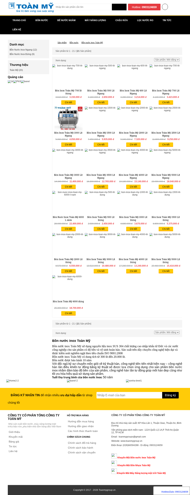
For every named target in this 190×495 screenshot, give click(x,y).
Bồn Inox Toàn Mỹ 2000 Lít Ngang (133, 134)
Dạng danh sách (72, 60)
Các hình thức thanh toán (83, 431)
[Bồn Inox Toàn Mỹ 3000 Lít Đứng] (101, 237)
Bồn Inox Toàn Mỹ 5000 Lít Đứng (165, 261)
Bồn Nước (41, 20)
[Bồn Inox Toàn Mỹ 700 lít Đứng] (68, 68)
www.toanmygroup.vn (131, 441)
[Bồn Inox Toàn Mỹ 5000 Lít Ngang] (166, 152)
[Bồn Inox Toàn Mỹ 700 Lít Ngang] (166, 68)
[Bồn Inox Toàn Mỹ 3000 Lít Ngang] (68, 152)
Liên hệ (13, 451)
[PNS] (17, 81)
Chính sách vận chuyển (82, 452)
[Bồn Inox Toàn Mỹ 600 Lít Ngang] (133, 68)
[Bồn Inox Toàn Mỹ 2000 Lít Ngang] (133, 110)
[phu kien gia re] (31, 12)
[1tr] (10, 81)
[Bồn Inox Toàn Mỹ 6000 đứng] (68, 279)
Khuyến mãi (16, 436)
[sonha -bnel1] (134, 380)
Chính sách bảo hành (80, 447)
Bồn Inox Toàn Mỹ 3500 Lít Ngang (100, 176)
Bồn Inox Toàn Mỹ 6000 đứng (68, 301)
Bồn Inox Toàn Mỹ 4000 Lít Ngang (133, 176)
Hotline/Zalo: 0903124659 (174, 492)
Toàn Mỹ (14, 70)
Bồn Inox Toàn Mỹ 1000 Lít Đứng (133, 218)
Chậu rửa (121, 20)
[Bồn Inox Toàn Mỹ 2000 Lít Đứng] (68, 237)
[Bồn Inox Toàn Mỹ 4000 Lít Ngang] (133, 152)
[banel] (25, 81)
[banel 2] (72, 380)
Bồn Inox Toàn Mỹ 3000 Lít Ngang (68, 176)
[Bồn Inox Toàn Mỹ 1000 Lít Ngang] (69, 130)
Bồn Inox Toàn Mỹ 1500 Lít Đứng (166, 218)
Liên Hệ (16, 29)
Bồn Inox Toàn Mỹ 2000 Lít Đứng (68, 261)
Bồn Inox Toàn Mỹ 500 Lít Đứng (100, 218)
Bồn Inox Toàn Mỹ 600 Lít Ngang (133, 92)
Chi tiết (68, 102)
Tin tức (13, 446)
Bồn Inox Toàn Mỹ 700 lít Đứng (68, 92)
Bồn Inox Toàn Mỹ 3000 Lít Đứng (100, 261)
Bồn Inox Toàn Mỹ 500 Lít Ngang (100, 92)
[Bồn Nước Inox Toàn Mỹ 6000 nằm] (68, 194)
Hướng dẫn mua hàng (81, 421)
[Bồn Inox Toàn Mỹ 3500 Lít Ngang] (101, 152)
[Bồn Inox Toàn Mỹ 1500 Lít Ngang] (101, 110)
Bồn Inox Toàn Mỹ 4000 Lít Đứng (133, 261)
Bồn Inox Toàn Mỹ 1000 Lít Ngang (68, 134)
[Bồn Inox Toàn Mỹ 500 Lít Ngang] (101, 68)
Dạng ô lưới (68, 60)
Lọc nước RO (145, 20)
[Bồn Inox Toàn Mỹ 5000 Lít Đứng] (166, 237)
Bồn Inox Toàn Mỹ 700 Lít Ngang (165, 92)
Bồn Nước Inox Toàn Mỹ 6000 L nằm (68, 218)
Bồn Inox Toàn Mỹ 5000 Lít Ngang (165, 176)
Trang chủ (19, 20)
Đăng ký (170, 395)
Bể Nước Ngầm (66, 20)
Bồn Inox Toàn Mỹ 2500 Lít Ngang (165, 134)
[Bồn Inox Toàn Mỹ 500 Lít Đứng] (101, 194)
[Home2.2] (12, 380)
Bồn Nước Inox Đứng (20, 54)
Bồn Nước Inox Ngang (21, 49)
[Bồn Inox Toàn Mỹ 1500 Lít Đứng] (166, 194)
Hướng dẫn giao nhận (81, 426)
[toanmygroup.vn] (53, 42)
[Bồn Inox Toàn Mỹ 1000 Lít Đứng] (133, 194)
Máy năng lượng (95, 20)
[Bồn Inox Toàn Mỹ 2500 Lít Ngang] (166, 110)
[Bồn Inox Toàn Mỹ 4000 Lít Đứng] (133, 237)
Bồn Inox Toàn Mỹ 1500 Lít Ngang (101, 134)
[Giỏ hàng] (165, 7)
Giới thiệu (14, 431)
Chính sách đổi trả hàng (82, 442)
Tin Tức (167, 20)
